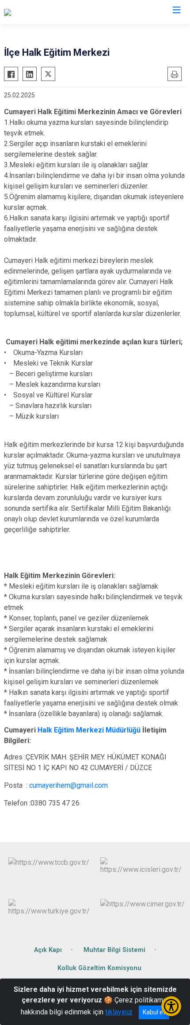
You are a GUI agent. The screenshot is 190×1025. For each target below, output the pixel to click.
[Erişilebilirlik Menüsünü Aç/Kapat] (171, 1006)
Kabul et (154, 1012)
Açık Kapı (48, 950)
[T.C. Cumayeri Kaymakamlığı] (46, 12)
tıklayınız (119, 1012)
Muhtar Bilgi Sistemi (114, 950)
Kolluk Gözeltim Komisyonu (99, 968)
